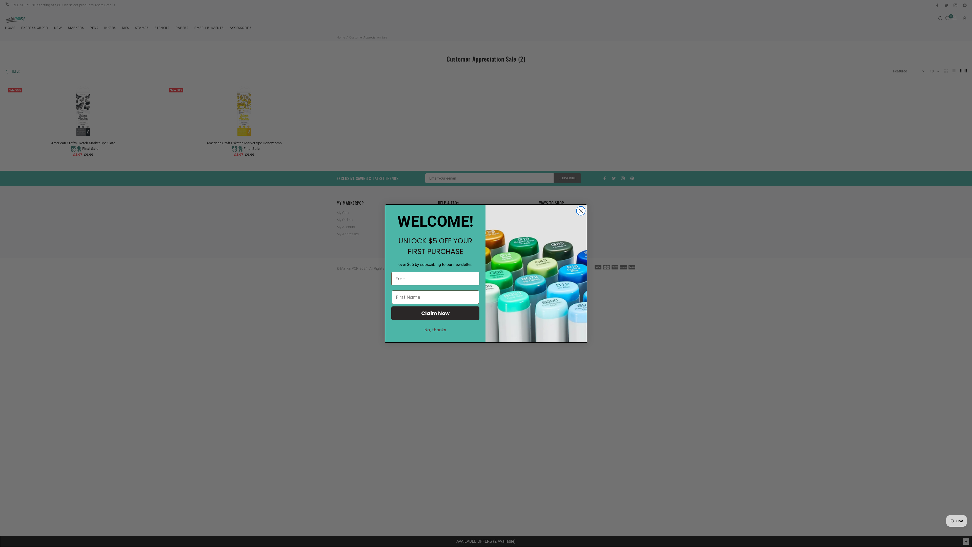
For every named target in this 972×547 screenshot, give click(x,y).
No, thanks (435, 330)
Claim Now (435, 313)
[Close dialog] (580, 210)
